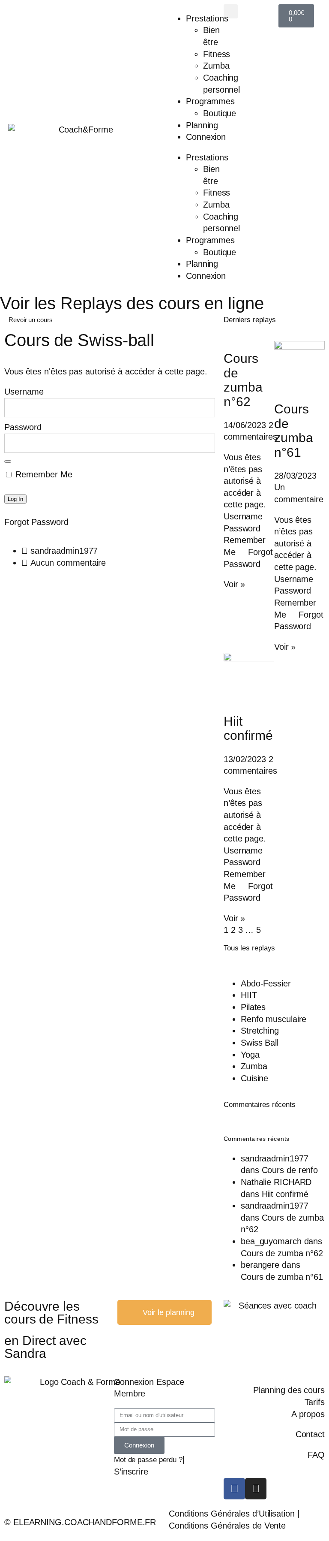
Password (23, 427)
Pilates (253, 1007)
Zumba (216, 65)
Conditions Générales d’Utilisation (232, 1513)
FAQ (316, 1455)
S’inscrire (131, 1471)
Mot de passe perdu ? (148, 1460)
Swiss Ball (259, 1042)
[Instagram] (255, 1488)
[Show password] (7, 461)
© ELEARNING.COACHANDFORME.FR (80, 1522)
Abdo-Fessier (266, 983)
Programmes (210, 101)
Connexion (206, 137)
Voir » (234, 584)
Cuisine (254, 1078)
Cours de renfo (290, 1170)
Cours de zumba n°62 (243, 379)
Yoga (250, 1054)
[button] (231, 11)
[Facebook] (234, 1488)
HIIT (249, 995)
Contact (310, 1434)
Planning (202, 125)
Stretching (260, 1030)
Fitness (216, 54)
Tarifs (315, 1402)
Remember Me (42, 474)
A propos (308, 1414)
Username (24, 391)
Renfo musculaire (273, 1019)
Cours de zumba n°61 (293, 430)
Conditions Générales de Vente (227, 1525)
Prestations (207, 18)
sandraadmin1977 (274, 1158)
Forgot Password (36, 522)
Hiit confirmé (248, 728)
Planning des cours (289, 1390)
